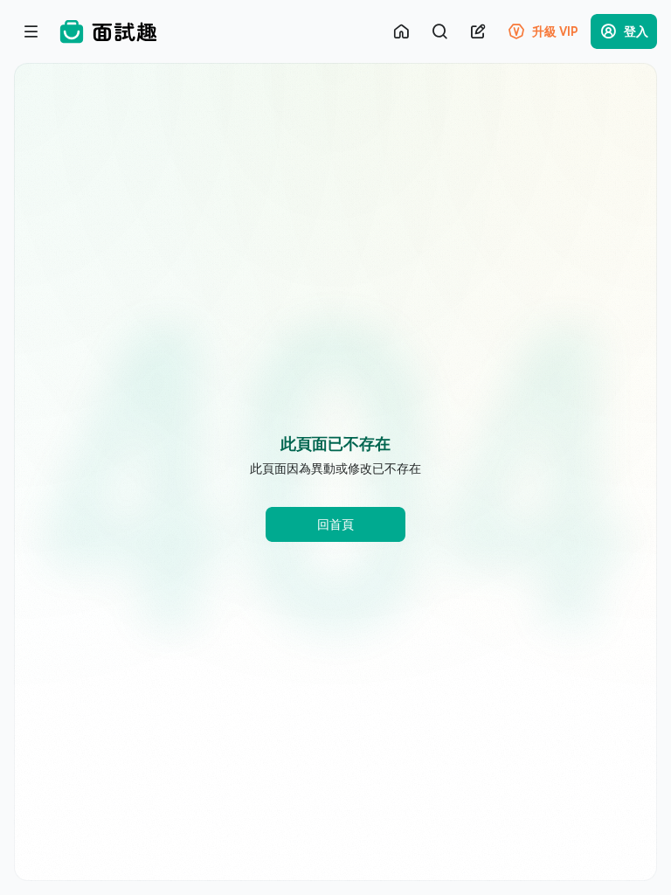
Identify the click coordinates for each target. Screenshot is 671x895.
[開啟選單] (31, 31)
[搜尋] (439, 31)
